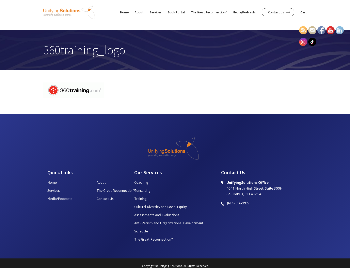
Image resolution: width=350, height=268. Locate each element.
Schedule (141, 231)
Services (53, 190)
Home (52, 182)
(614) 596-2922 (238, 203)
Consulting (142, 190)
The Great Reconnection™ (116, 190)
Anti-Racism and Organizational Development (168, 223)
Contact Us (105, 198)
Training (140, 198)
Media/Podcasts (59, 198)
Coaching (141, 182)
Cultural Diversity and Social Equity (160, 206)
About (101, 182)
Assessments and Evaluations (156, 215)
